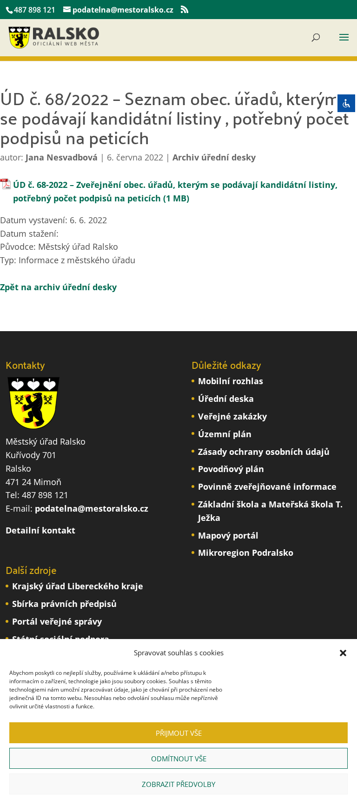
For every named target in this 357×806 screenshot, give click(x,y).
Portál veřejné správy (57, 621)
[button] (343, 653)
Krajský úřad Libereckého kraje (77, 586)
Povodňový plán (231, 468)
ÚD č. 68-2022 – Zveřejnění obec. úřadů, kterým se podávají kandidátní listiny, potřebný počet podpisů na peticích (175, 191)
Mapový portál (228, 535)
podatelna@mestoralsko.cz (91, 508)
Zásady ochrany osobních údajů (264, 451)
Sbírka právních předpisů (64, 603)
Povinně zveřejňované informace (267, 486)
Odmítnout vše (178, 758)
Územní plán (224, 434)
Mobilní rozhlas (230, 380)
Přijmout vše (179, 733)
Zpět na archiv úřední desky (58, 287)
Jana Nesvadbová (62, 157)
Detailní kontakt (40, 530)
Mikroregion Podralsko (245, 552)
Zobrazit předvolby (178, 784)
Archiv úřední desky (214, 157)
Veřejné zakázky (232, 416)
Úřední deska (226, 398)
